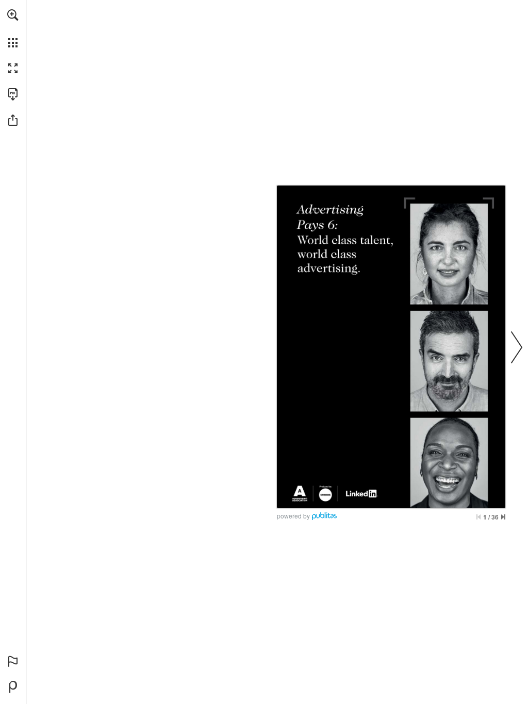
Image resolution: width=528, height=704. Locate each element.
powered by (293, 515)
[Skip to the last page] (503, 516)
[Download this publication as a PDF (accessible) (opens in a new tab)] (13, 94)
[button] (13, 15)
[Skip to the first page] (478, 516)
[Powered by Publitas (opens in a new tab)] (13, 687)
